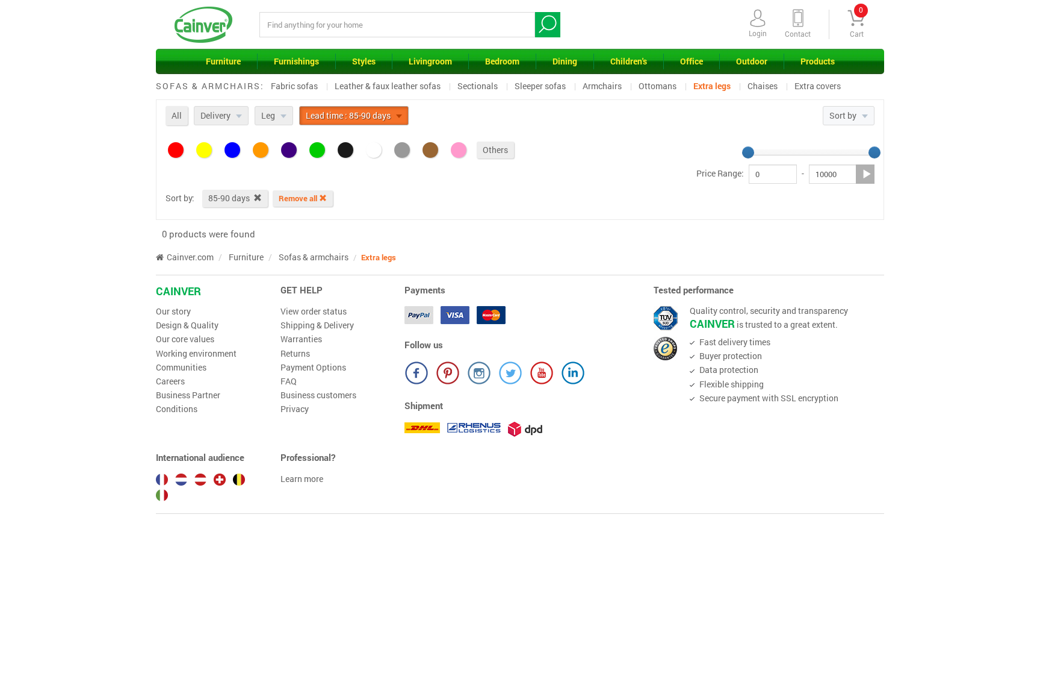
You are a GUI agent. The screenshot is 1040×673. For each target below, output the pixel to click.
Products (817, 61)
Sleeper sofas (540, 86)
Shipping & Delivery (317, 325)
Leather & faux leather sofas (388, 86)
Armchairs (602, 86)
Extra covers (817, 86)
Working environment (196, 353)
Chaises (763, 86)
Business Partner (188, 395)
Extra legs (712, 86)
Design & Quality (187, 325)
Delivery (216, 115)
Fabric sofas (294, 86)
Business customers (318, 395)
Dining (564, 61)
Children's (628, 61)
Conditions (176, 409)
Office (691, 61)
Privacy (294, 409)
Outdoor (751, 61)
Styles (364, 61)
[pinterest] (448, 373)
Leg (269, 115)
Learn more (301, 479)
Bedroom (502, 61)
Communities (181, 367)
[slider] (748, 152)
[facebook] (416, 373)
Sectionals (477, 86)
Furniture (223, 61)
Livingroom (430, 61)
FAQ (288, 381)
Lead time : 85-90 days (349, 115)
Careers (170, 381)
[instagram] (479, 373)
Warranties (301, 339)
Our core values (185, 339)
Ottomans (657, 86)
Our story (173, 311)
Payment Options (313, 367)
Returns (295, 353)
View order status (313, 311)
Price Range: (720, 173)
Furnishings (296, 61)
